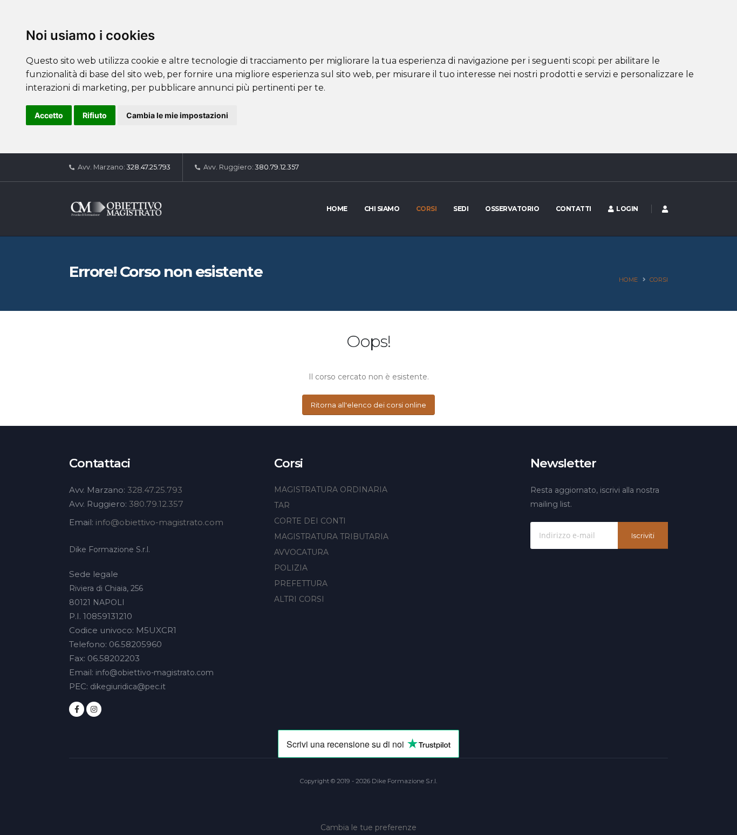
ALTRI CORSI (299, 599)
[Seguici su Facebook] (76, 709)
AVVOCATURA (301, 552)
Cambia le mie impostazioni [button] (177, 115)
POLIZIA (291, 568)
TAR (282, 505)
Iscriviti (642, 536)
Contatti (573, 209)
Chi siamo (382, 209)
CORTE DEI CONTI (310, 521)
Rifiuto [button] (95, 115)
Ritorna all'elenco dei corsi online (368, 405)
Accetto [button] (49, 115)
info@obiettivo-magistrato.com (159, 522)
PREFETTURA (300, 583)
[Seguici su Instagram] (93, 709)
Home (336, 209)
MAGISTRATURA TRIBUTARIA (331, 536)
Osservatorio (512, 209)
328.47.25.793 (148, 167)
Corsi (426, 209)
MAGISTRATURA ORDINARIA (330, 489)
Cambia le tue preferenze (368, 827)
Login (625, 209)
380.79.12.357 (277, 167)
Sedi (460, 209)
